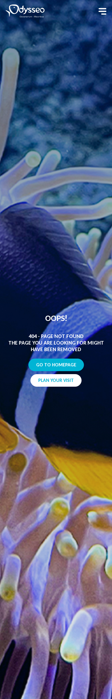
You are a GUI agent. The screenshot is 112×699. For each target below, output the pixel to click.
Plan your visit (56, 380)
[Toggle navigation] (102, 11)
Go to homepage (56, 365)
